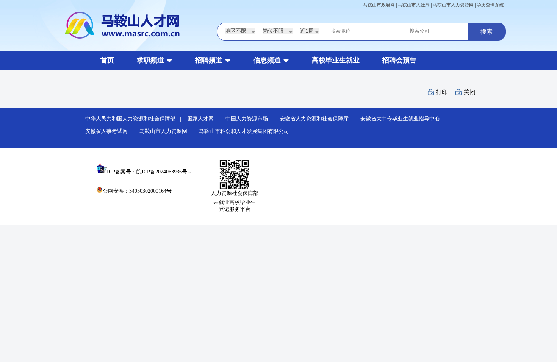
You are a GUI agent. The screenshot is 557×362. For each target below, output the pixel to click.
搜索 (486, 31)
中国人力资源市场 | (251, 119)
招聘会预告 (399, 60)
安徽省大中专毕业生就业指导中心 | (405, 119)
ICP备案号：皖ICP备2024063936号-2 (149, 172)
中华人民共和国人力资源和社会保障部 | (135, 119)
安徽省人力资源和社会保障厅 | (319, 119)
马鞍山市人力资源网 (453, 5)
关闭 (469, 92)
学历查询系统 (490, 5)
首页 (107, 60)
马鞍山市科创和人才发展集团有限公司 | (249, 131)
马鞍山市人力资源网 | (168, 131)
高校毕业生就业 (336, 60)
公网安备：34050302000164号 (137, 191)
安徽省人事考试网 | (111, 131)
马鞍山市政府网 (379, 5)
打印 (442, 92)
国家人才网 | (205, 119)
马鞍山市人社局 (414, 5)
